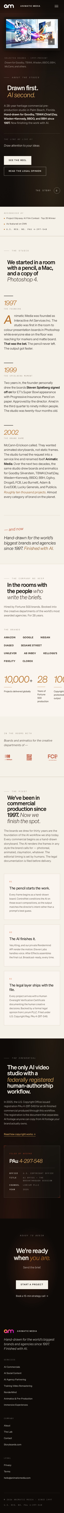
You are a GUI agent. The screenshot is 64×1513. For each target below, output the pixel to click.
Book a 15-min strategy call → (32, 1296)
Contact (8, 1438)
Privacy (7, 1465)
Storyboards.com (12, 1445)
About (7, 1426)
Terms (7, 1472)
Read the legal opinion (25, 171)
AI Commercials (12, 1367)
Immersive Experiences (16, 1405)
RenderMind (10, 1392)
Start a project (32, 1285)
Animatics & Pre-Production (18, 1399)
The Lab (8, 1432)
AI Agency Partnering (15, 1380)
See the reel (18, 160)
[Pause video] (51, 41)
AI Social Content (12, 1373)
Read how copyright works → (20, 1134)
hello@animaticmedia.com (17, 1478)
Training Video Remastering (18, 1386)
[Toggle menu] (56, 6)
